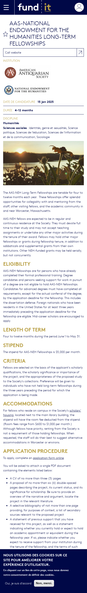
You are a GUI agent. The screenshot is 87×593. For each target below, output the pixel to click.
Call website (13, 52)
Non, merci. (44, 583)
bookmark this (5, 34)
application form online (48, 458)
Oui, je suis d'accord (18, 583)
